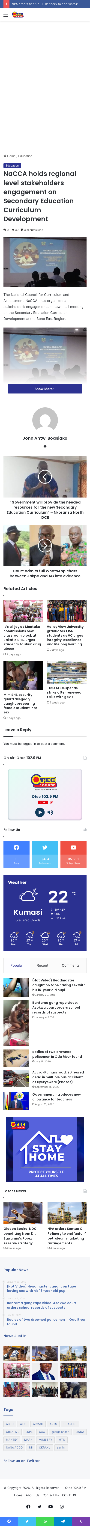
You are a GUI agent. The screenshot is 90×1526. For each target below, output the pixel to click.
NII (31, 1447)
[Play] (40, 812)
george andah (60, 1432)
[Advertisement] (45, 106)
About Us (32, 1495)
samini (61, 1447)
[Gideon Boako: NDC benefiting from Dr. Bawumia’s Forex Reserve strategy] (22, 1213)
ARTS (53, 1424)
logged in (29, 743)
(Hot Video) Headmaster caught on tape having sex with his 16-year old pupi (59, 985)
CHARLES (69, 1424)
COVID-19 (69, 1495)
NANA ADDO (14, 1447)
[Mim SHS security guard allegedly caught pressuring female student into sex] (23, 675)
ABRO (10, 1424)
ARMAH (38, 1424)
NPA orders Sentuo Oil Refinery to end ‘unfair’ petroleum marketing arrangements (67, 1236)
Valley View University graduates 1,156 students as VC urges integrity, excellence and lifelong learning (65, 635)
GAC (42, 1432)
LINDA (80, 1432)
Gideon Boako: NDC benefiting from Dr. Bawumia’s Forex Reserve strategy (19, 1236)
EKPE (29, 1432)
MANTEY (12, 1439)
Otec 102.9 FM (75, 1488)
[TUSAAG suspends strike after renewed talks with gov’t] (67, 672)
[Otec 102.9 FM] (30, 15)
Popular (16, 965)
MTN (62, 1439)
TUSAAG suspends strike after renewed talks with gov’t (64, 692)
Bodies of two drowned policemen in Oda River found (57, 1054)
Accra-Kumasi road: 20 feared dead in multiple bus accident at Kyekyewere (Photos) (58, 1077)
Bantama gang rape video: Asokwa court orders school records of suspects (56, 1007)
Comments (71, 965)
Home (11, 156)
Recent (42, 965)
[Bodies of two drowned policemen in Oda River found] (16, 1058)
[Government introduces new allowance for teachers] (16, 1101)
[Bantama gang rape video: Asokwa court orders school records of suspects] (16, 1023)
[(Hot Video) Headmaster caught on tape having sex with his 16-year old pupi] (16, 987)
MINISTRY (45, 1439)
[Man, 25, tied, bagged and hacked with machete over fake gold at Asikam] (73, 1390)
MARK (28, 1439)
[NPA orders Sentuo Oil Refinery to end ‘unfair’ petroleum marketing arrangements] (67, 1213)
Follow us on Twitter (21, 1460)
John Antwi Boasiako (45, 438)
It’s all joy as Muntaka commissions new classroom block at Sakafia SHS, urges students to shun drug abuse (22, 637)
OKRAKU (45, 1447)
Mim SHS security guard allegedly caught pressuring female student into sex (20, 703)
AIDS (23, 1424)
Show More (44, 389)
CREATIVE (12, 1432)
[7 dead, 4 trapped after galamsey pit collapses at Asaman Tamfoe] (16, 1353)
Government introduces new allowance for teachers (56, 1097)
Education (25, 156)
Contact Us (51, 1495)
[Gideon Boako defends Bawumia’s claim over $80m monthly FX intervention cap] (45, 1371)
